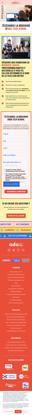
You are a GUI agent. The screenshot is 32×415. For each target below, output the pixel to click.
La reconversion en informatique (16, 345)
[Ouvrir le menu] (2, 2)
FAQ (16, 283)
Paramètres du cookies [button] (8, 411)
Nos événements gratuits (16, 350)
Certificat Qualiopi (16, 300)
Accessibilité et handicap (16, 289)
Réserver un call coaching (16, 216)
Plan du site (16, 297)
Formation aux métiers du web (16, 325)
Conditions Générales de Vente (16, 294)
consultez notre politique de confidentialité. (16, 400)
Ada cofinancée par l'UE (16, 303)
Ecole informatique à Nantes (16, 277)
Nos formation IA (16, 328)
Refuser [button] (26, 411)
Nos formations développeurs (16, 317)
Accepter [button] (18, 411)
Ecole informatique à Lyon (16, 280)
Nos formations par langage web (16, 322)
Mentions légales (16, 291)
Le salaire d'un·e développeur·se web (16, 348)
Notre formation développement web (16, 314)
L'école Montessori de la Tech (16, 331)
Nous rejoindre (16, 286)
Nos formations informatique (16, 319)
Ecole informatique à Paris (16, 274)
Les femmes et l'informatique (16, 342)
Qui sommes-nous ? (16, 272)
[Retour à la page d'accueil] (16, 2)
